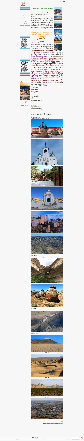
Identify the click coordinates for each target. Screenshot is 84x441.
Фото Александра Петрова (24, 23)
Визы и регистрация (23, 14)
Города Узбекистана (23, 42)
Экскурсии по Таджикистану (24, 62)
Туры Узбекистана (23, 38)
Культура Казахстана (23, 22)
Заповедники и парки (23, 21)
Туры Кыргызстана (23, 26)
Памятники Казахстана (24, 20)
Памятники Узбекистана (24, 44)
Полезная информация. (24, 29)
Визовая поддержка (23, 28)
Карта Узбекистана (23, 47)
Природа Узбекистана (24, 43)
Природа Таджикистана (24, 67)
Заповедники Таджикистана (24, 69)
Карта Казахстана (23, 24)
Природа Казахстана (23, 19)
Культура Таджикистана (24, 70)
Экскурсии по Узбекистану (24, 39)
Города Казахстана (23, 18)
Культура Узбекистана (24, 46)
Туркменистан (24, 48)
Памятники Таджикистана (24, 68)
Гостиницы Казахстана (24, 13)
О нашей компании (23, 16)
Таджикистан (24, 60)
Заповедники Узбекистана (24, 45)
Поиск (21, 81)
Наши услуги (22, 15)
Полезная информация (24, 17)
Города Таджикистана (23, 66)
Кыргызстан (23, 25)
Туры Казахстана (23, 10)
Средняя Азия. (23, 64)
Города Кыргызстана (23, 30)
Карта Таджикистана (23, 71)
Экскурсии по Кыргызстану (24, 27)
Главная (23, 7)
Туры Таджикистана (23, 61)
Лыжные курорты (23, 12)
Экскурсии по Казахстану (24, 11)
